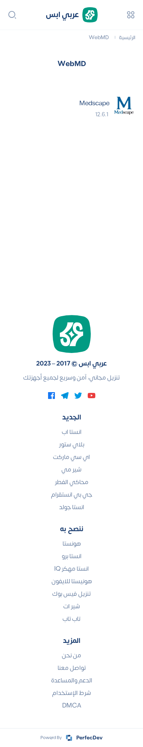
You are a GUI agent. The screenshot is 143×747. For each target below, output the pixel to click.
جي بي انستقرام (71, 495)
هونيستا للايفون (71, 581)
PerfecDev (89, 738)
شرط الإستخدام (71, 693)
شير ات (71, 606)
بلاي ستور (71, 444)
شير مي (71, 470)
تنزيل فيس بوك (71, 594)
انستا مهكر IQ (71, 569)
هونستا (72, 544)
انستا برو (72, 556)
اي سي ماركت (71, 457)
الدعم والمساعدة (71, 680)
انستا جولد (71, 507)
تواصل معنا (72, 668)
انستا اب (72, 432)
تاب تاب (71, 619)
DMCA (71, 706)
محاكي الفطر (71, 482)
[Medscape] (123, 106)
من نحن (71, 655)
